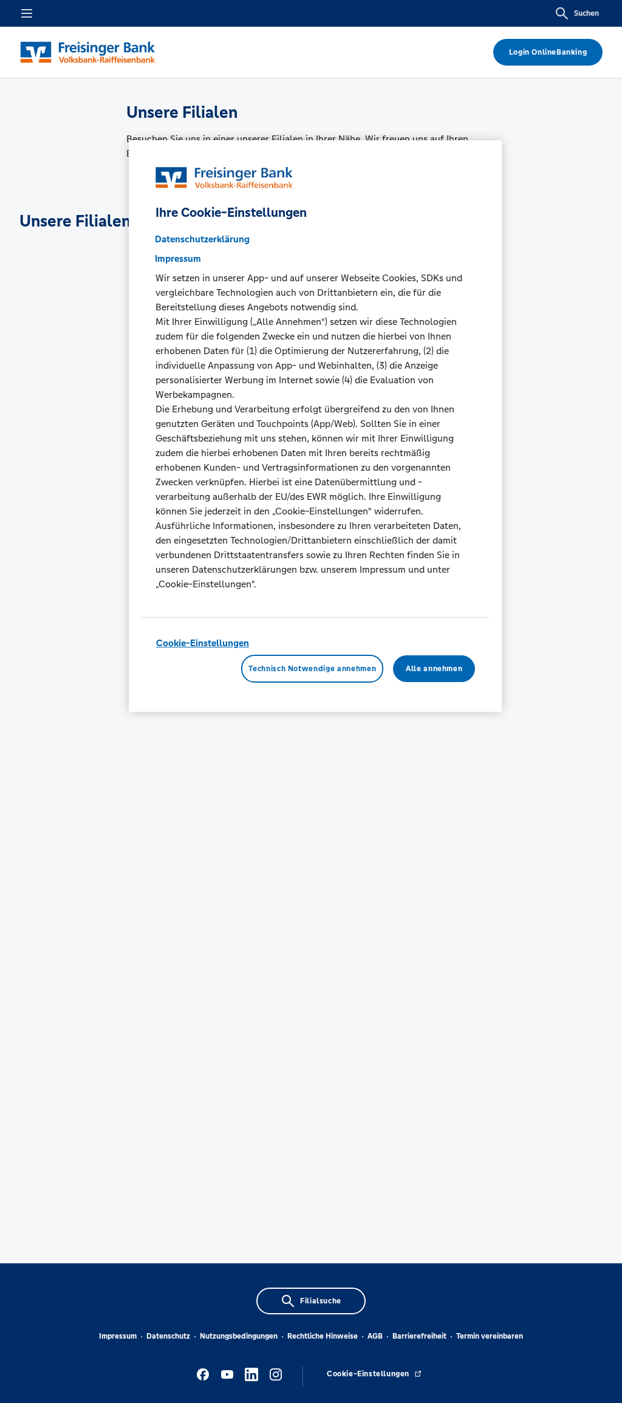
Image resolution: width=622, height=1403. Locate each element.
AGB (375, 1336)
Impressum (118, 1336)
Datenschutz (168, 1336)
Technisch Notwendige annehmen (312, 669)
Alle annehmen (434, 669)
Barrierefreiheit (419, 1336)
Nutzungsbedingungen (239, 1336)
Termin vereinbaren (489, 1336)
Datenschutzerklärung (202, 239)
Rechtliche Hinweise (322, 1336)
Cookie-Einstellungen (202, 643)
